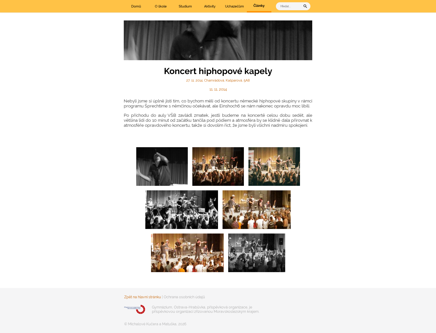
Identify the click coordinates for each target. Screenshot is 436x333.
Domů (136, 6)
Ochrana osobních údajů (184, 297)
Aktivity (210, 6)
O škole (161, 6)
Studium (185, 6)
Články (259, 6)
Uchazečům (234, 6)
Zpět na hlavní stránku (142, 297)
